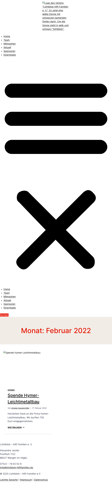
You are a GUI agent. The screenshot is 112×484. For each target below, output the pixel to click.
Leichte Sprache (9, 479)
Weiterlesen (16, 427)
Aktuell (7, 47)
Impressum (26, 479)
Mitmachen (10, 43)
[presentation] (28, 367)
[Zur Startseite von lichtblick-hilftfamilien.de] (56, 16)
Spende (11, 390)
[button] (56, 173)
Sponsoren (9, 51)
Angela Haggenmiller (20, 408)
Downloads (10, 54)
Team (7, 40)
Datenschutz (41, 479)
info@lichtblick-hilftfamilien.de (16, 467)
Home (7, 36)
